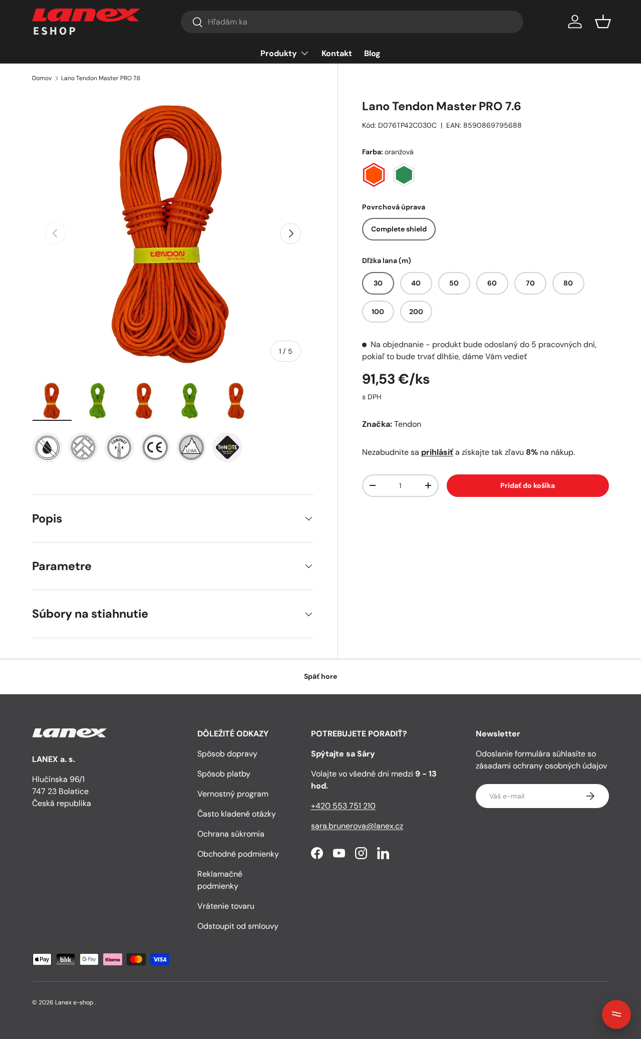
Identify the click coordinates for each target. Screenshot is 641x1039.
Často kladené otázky (236, 814)
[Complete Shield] (47, 447)
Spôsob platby (223, 773)
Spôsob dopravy (227, 753)
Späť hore (320, 676)
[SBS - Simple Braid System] (83, 447)
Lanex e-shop (74, 1002)
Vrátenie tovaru (225, 906)
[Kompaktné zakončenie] (119, 447)
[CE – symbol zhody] (155, 447)
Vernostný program (232, 794)
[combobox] (352, 22)
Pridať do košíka (527, 485)
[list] (173, 233)
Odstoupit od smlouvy (237, 926)
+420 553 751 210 (343, 806)
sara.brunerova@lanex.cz (357, 826)
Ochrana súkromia (230, 834)
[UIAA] (191, 447)
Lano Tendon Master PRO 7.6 (101, 78)
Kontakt (337, 53)
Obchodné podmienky (238, 854)
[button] (603, 22)
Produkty (278, 53)
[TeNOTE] (227, 447)
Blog (372, 53)
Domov (42, 78)
